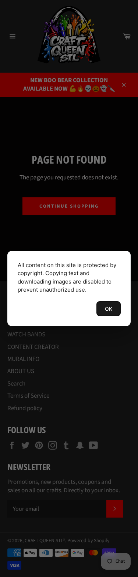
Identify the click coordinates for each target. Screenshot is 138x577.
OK (108, 309)
